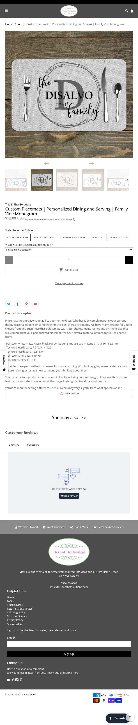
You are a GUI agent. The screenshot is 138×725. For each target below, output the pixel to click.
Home (9, 24)
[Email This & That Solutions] (8, 680)
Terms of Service (17, 616)
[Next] (92, 163)
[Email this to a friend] (35, 304)
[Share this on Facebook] (17, 304)
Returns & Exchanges (20, 608)
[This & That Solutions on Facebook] (12, 680)
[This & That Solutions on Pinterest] (21, 680)
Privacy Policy (15, 620)
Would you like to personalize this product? (29, 245)
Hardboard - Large (74, 237)
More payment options (69, 283)
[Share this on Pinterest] (26, 304)
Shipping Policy (16, 612)
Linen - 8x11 (98, 237)
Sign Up (69, 654)
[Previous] (46, 163)
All (19, 24)
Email (11, 637)
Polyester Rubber (18, 237)
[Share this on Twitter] (8, 304)
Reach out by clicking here (62, 672)
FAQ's (10, 601)
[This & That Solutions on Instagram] (17, 680)
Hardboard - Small (45, 237)
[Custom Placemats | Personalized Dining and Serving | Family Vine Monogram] (69, 94)
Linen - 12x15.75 (119, 237)
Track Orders (15, 605)
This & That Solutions (18, 204)
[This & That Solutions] (69, 11)
